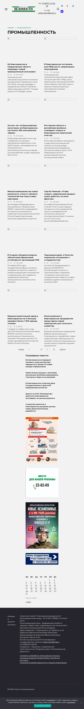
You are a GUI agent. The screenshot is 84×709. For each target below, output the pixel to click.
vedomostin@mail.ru (47, 13)
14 (45, 585)
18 (31, 588)
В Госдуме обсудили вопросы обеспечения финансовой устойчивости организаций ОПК (23, 257)
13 (41, 585)
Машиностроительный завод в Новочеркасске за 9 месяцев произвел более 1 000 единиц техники (23, 320)
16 (55, 585)
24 (27, 591)
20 (41, 588)
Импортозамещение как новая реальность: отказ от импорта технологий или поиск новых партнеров (23, 195)
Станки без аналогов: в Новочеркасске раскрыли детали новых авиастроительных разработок (40, 407)
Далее (63, 349)
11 (31, 585)
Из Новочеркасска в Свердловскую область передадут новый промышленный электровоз (21, 68)
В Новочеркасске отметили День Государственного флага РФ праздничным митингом (40, 385)
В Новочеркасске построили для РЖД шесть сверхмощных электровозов (59, 66)
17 (26, 588)
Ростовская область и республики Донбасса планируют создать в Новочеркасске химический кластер (58, 130)
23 (55, 588)
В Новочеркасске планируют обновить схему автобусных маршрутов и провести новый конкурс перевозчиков (39, 363)
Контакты (11, 625)
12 (36, 585)
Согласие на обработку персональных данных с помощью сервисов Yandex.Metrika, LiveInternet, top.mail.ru (40, 658)
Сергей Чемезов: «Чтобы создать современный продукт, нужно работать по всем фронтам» (60, 195)
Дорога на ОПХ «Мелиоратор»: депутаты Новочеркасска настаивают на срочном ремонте (40, 396)
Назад (21, 349)
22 (50, 588)
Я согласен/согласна (42, 706)
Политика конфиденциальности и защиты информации (43, 663)
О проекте (11, 620)
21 (45, 588)
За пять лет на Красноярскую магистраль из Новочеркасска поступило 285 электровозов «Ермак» (22, 129)
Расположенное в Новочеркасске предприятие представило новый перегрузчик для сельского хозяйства (58, 321)
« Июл (28, 602)
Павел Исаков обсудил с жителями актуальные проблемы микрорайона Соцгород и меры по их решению (42, 375)
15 (50, 585)
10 (54, 349)
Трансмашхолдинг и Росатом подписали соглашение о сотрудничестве (58, 257)
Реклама (11, 616)
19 (36, 588)
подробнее (51, 700)
